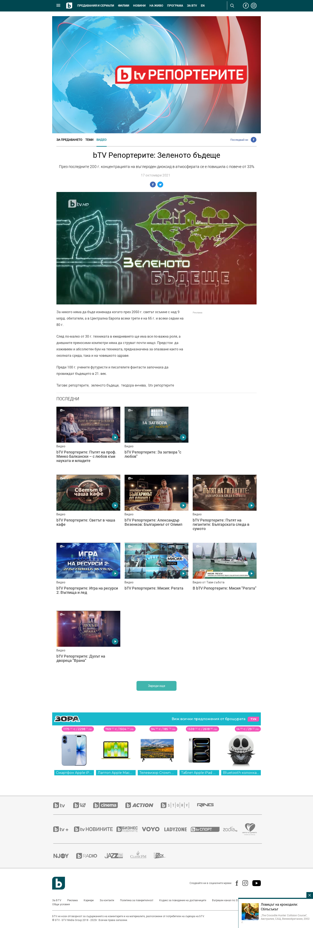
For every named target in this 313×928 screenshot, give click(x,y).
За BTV (56, 900)
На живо (156, 5)
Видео (101, 140)
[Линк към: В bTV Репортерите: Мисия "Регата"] (225, 575)
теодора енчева (133, 385)
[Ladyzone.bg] (177, 829)
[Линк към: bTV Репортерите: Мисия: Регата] (156, 575)
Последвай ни (239, 140)
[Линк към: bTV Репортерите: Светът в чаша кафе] (88, 507)
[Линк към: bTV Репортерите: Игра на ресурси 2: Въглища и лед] (88, 575)
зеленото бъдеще (105, 385)
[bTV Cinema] (109, 805)
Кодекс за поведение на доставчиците (182, 900)
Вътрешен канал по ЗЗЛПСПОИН (231, 900)
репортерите (79, 385)
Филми (123, 5)
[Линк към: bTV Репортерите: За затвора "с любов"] (156, 438)
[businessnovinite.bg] (129, 829)
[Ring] (209, 805)
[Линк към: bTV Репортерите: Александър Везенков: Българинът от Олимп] (156, 507)
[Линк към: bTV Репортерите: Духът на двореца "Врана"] (88, 643)
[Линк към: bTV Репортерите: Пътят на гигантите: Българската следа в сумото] (225, 507)
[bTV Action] (143, 805)
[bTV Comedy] (83, 805)
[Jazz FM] (117, 855)
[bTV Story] (179, 805)
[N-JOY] (64, 855)
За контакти (107, 900)
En (203, 5)
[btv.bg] (63, 805)
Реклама (72, 900)
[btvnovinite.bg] (94, 829)
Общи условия (61, 904)
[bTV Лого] (58, 883)
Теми (89, 140)
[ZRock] (164, 856)
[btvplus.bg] (63, 829)
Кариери (89, 900)
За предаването (69, 140)
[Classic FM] (142, 856)
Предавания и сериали (95, 5)
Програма (175, 5)
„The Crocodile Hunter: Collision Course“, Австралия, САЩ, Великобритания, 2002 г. (276, 919)
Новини (139, 5)
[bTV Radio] (90, 856)
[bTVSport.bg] (207, 829)
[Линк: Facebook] (234, 883)
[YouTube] (254, 883)
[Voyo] (153, 829)
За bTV (192, 5)
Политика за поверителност (136, 900)
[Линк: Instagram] (243, 883)
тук (253, 719)
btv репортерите (161, 385)
